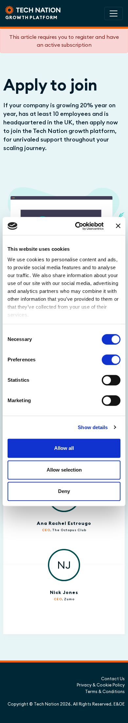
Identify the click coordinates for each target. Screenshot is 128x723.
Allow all (64, 448)
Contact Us (113, 678)
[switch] (111, 359)
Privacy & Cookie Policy (101, 684)
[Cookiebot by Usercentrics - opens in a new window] (78, 226)
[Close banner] (118, 226)
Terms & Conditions (105, 691)
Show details (93, 427)
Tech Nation (46, 704)
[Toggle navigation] (113, 13)
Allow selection (64, 470)
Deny (64, 491)
